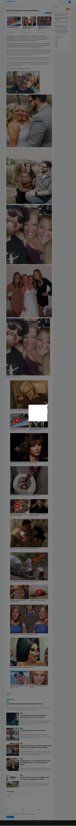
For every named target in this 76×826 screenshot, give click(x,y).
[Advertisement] (38, 413)
